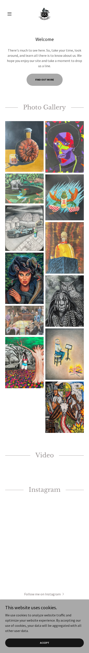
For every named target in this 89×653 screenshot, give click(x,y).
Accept (44, 642)
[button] (11, 14)
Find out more (44, 79)
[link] (44, 14)
